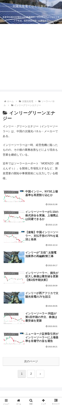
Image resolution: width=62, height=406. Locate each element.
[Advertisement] (31, 59)
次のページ (31, 361)
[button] (55, 400)
